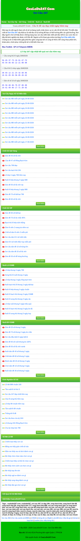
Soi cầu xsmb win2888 (20, 518)
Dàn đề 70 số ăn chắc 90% (15, 218)
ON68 (34, 518)
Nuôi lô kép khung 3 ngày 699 (16, 180)
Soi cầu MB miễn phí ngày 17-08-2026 (19, 142)
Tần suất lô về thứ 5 (12, 389)
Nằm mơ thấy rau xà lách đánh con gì (19, 451)
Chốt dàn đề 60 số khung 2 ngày (17, 356)
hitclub (75, 518)
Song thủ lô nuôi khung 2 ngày (16, 275)
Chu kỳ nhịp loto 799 (12, 428)
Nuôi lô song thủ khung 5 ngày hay (18, 313)
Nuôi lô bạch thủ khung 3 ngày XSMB (19, 294)
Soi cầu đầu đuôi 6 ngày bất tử (16, 337)
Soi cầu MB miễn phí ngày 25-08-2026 (19, 103)
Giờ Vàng (22, 22)
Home (4, 22)
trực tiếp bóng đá (47, 520)
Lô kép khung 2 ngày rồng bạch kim (18, 280)
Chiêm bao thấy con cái (14, 442)
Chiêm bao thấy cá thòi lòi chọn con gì (19, 461)
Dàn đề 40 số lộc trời (13, 156)
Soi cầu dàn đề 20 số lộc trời (15, 251)
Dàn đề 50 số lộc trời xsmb (15, 346)
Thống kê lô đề (10, 413)
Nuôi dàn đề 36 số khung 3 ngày (17, 371)
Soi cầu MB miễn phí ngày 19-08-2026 (19, 132)
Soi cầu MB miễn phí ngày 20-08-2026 (19, 127)
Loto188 (56, 518)
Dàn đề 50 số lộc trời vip (14, 185)
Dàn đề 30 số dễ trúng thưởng (16, 256)
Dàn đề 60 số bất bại (13, 213)
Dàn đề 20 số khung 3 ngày (15, 327)
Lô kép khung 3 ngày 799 (14, 270)
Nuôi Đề (47, 22)
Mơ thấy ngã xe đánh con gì (15, 475)
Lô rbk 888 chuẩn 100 (13, 384)
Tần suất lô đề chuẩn (13, 408)
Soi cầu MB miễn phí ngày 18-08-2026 (19, 137)
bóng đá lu (42, 518)
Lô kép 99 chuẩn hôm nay (14, 404)
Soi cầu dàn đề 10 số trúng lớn (16, 247)
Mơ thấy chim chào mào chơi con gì (18, 456)
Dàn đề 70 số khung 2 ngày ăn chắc (18, 332)
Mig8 (49, 518)
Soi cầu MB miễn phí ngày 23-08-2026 (19, 113)
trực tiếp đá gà (65, 518)
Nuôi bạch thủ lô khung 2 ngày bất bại (19, 285)
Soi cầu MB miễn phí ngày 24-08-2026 (19, 108)
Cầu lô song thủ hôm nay (14, 399)
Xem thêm (40, 146)
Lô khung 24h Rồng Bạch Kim (16, 423)
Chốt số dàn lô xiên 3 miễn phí (16, 232)
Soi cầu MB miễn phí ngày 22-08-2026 (19, 118)
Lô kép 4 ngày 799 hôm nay (15, 175)
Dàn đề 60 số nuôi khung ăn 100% (18, 342)
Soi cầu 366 (6, 518)
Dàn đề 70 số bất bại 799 (14, 194)
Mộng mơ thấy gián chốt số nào (17, 446)
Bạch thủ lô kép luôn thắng (15, 223)
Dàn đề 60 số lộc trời (13, 199)
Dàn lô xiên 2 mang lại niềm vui (17, 227)
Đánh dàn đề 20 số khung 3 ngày (17, 361)
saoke (37, 520)
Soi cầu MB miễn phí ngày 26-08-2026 (19, 99)
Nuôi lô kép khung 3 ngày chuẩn (17, 289)
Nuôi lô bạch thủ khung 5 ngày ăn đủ (18, 309)
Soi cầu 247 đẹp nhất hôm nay (16, 394)
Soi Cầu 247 (40, 12)
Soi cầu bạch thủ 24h (13, 170)
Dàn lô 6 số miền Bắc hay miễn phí (18, 242)
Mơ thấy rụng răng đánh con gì (16, 480)
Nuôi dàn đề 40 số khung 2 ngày (17, 351)
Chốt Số (31, 22)
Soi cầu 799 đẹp (11, 165)
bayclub (30, 520)
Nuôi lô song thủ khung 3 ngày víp (17, 299)
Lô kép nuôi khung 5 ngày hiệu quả (18, 304)
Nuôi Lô (39, 22)
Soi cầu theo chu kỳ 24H (14, 418)
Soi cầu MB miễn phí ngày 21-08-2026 (19, 123)
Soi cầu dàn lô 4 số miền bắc (16, 237)
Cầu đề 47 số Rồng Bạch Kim (16, 160)
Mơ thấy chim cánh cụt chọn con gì (18, 466)
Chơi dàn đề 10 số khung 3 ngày (17, 366)
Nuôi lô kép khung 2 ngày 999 (16, 189)
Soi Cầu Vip (12, 22)
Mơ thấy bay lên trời (12, 471)
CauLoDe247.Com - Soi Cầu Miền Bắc (47, 528)
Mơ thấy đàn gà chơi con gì (15, 485)
